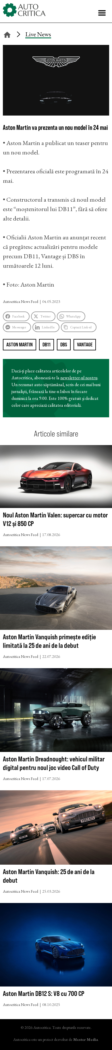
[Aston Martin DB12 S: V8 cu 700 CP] (56, 946)
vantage (84, 345)
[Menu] (102, 13)
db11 (47, 345)
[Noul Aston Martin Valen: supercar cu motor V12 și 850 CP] (56, 478)
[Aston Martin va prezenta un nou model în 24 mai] (56, 113)
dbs (63, 345)
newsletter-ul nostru (78, 378)
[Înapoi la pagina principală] (7, 34)
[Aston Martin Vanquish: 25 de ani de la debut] (56, 828)
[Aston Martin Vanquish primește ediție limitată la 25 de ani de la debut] (56, 589)
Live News (38, 34)
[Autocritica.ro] (24, 10)
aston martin (19, 345)
